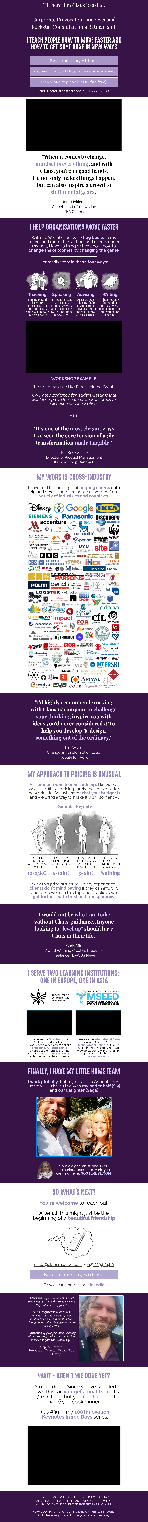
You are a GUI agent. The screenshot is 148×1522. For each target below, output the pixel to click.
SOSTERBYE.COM (96, 1173)
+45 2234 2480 (100, 1264)
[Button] (97, 587)
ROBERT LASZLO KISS (95, 1504)
